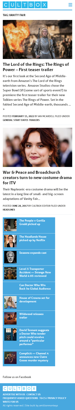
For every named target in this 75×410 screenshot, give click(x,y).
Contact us (34, 394)
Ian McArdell (46, 116)
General (8, 120)
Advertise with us (14, 394)
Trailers (34, 120)
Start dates (20, 120)
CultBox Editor (41, 205)
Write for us (10, 401)
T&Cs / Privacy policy (52, 398)
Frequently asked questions (20, 398)
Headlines (9, 209)
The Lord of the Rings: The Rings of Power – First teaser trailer (36, 67)
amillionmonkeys (48, 405)
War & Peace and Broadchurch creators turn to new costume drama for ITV (37, 177)
